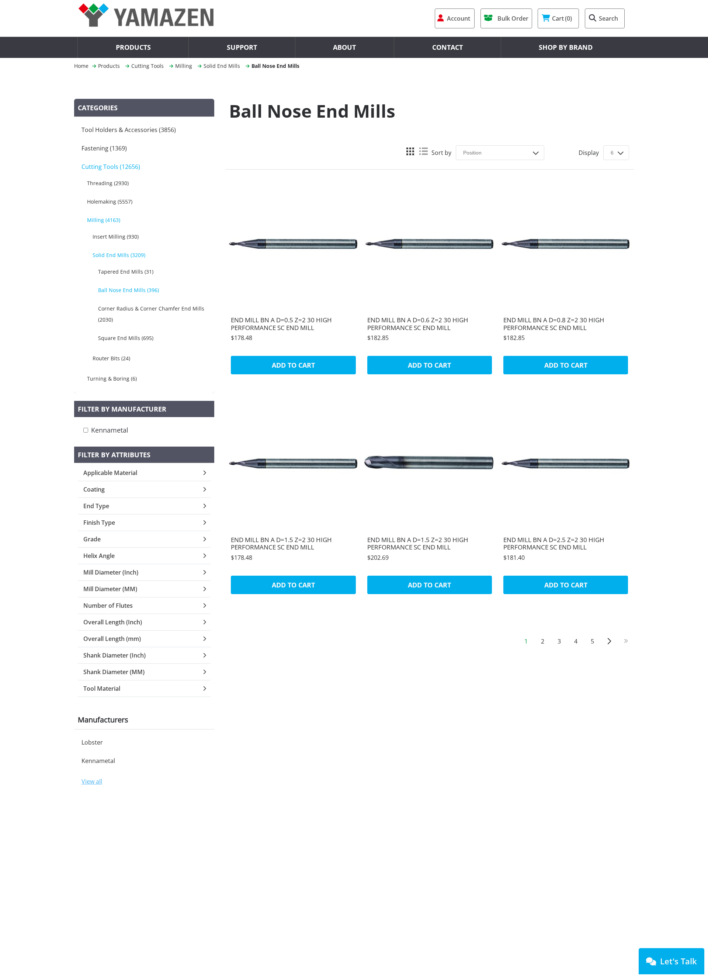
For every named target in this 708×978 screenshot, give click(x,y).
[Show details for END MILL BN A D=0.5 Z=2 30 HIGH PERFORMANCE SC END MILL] (293, 243)
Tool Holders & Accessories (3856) (128, 130)
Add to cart (293, 365)
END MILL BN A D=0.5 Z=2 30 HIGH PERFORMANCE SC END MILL (281, 324)
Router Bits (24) (111, 358)
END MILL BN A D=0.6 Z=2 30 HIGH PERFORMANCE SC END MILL (417, 324)
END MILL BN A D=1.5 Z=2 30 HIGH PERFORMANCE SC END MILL (281, 543)
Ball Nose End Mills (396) (128, 290)
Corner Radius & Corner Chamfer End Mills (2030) (151, 314)
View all (91, 781)
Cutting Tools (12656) (110, 167)
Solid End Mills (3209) (119, 255)
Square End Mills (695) (125, 337)
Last (625, 641)
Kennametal (109, 430)
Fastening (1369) (104, 148)
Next (609, 641)
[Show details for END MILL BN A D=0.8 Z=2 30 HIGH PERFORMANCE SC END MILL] (566, 243)
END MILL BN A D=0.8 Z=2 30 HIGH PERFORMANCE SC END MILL (553, 324)
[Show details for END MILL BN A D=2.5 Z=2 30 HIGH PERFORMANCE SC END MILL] (566, 462)
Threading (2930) (108, 183)
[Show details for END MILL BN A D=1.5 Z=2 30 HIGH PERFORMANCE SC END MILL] (293, 462)
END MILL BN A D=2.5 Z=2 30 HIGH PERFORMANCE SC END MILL (553, 543)
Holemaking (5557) (109, 201)
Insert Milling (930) (116, 236)
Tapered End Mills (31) (125, 271)
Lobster (92, 742)
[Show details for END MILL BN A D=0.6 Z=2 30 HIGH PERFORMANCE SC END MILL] (430, 243)
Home (81, 65)
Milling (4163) (103, 219)
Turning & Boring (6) (112, 378)
